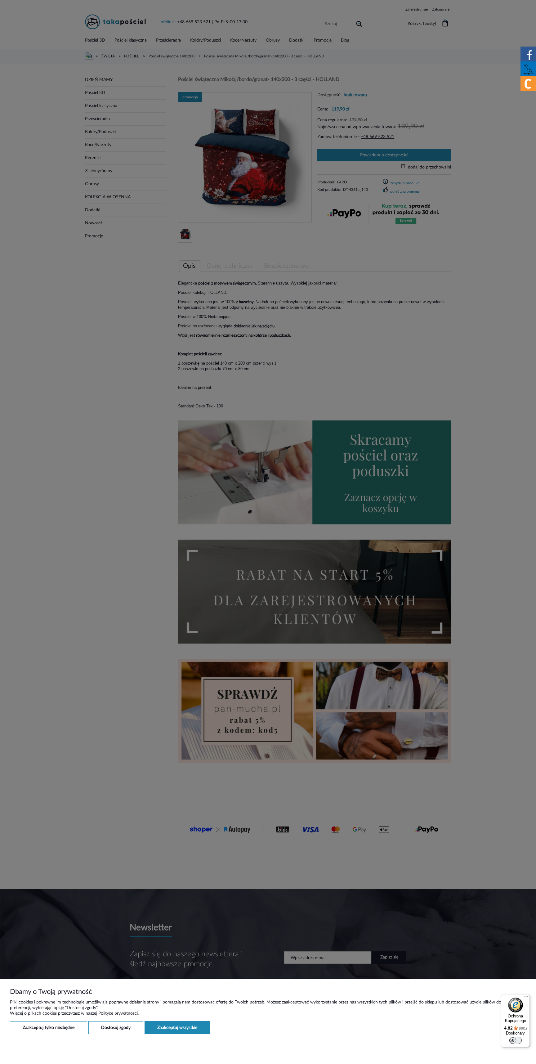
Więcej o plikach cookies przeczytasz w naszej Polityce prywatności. (74, 1013)
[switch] (515, 1040)
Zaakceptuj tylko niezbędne (48, 1028)
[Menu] (526, 998)
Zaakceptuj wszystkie (177, 1028)
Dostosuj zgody (116, 1028)
